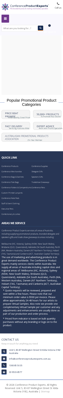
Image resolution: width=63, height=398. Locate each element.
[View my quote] (50, 27)
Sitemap (45, 391)
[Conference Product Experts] (25, 6)
